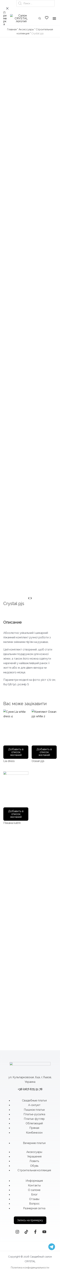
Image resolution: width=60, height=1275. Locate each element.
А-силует (34, 1105)
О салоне (34, 1190)
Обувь (34, 1165)
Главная (12, 29)
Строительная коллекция (34, 1170)
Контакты (34, 1185)
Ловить (34, 1161)
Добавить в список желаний (16, 752)
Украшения (34, 1156)
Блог (34, 1194)
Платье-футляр (34, 1118)
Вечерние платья (34, 1143)
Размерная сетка (34, 1208)
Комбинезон (34, 1132)
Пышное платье (34, 1109)
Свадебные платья (34, 1100)
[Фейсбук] (35, 1232)
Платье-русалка (34, 1114)
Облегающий (34, 1123)
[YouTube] (44, 1232)
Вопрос (34, 1203)
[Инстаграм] (17, 1232)
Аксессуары (26, 29)
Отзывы (34, 1199)
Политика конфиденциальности (30, 1267)
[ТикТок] (26, 1232)
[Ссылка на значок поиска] (39, 19)
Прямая (34, 1128)
